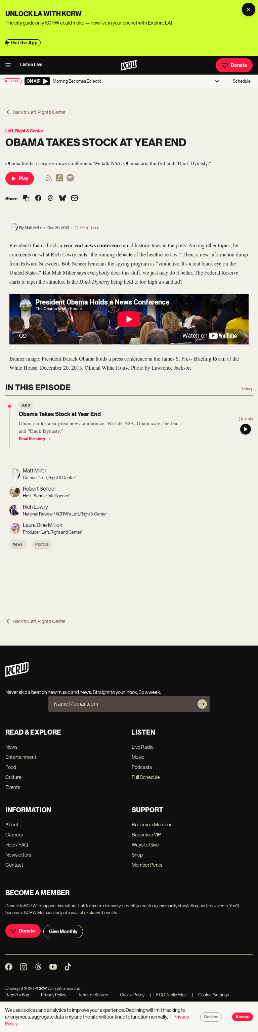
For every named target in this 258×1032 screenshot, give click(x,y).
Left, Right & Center (24, 130)
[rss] (49, 180)
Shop (137, 855)
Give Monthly (63, 931)
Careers (14, 834)
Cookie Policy (129, 994)
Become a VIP (146, 834)
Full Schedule (146, 777)
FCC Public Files (168, 994)
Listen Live (31, 65)
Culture (13, 777)
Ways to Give (145, 845)
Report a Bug (17, 994)
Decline (211, 1017)
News (17, 544)
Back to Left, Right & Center (39, 112)
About (11, 824)
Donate (239, 65)
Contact (14, 865)
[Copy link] (26, 199)
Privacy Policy (50, 994)
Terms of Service (90, 994)
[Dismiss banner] (248, 9)
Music (138, 757)
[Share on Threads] (50, 199)
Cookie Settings (213, 994)
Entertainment (20, 757)
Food (10, 767)
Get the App (24, 43)
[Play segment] (245, 429)
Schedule (242, 81)
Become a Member (152, 824)
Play (23, 178)
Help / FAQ (16, 845)
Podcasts (142, 767)
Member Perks (147, 865)
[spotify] (70, 180)
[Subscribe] (202, 704)
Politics (42, 544)
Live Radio (143, 747)
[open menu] (10, 65)
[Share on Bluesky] (62, 199)
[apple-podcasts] (59, 180)
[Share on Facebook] (38, 199)
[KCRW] (17, 675)
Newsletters (18, 855)
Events (12, 787)
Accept (242, 1017)
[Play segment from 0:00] (9, 406)
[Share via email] (74, 198)
